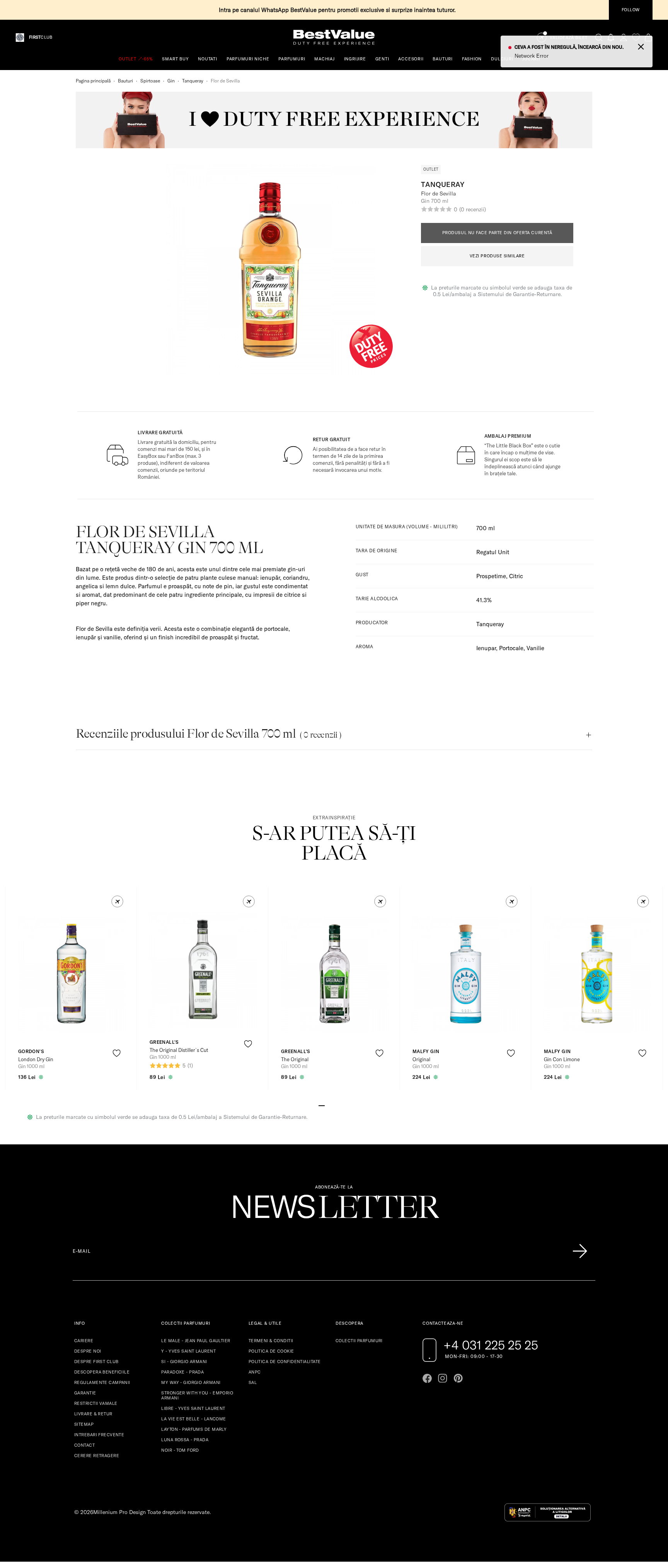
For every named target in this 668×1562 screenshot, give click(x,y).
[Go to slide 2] (328, 1105)
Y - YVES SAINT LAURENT (188, 1351)
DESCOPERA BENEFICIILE (102, 1372)
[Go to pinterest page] (458, 1378)
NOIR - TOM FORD (180, 1450)
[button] (117, 902)
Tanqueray (192, 81)
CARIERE (83, 1340)
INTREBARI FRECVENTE (99, 1434)
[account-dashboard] (623, 37)
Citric (516, 576)
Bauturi (125, 81)
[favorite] (636, 37)
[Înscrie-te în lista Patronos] (579, 1251)
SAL (253, 1382)
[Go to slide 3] (334, 1105)
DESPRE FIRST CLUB (96, 1361)
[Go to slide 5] (346, 1105)
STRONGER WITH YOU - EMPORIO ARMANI (197, 1395)
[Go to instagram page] (442, 1378)
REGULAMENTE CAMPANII (102, 1382)
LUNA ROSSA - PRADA (184, 1439)
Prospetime (491, 576)
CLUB (40, 37)
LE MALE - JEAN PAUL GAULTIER (195, 1340)
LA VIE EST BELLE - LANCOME (193, 1419)
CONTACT (84, 1445)
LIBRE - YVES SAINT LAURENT (193, 1408)
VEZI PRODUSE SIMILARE (497, 256)
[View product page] (72, 975)
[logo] (334, 37)
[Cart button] (648, 37)
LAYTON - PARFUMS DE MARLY (194, 1429)
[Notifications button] (611, 37)
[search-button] (599, 37)
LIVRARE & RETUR (93, 1413)
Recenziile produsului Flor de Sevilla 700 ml (208, 733)
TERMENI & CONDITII (271, 1340)
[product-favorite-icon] (116, 1053)
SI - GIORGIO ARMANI (184, 1361)
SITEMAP (84, 1424)
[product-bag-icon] (116, 1072)
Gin (171, 81)
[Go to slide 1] (322, 1105)
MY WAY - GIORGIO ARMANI (190, 1382)
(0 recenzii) (472, 209)
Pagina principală (93, 81)
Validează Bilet (569, 37)
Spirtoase (150, 81)
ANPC (255, 1372)
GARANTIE (85, 1393)
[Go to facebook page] (427, 1378)
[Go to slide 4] (340, 1105)
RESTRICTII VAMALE (95, 1403)
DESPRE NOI (87, 1351)
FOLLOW (631, 9)
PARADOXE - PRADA (182, 1372)
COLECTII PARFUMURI (359, 1340)
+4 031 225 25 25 (490, 1345)
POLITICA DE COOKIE (271, 1351)
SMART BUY (175, 59)
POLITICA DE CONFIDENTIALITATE (285, 1361)
